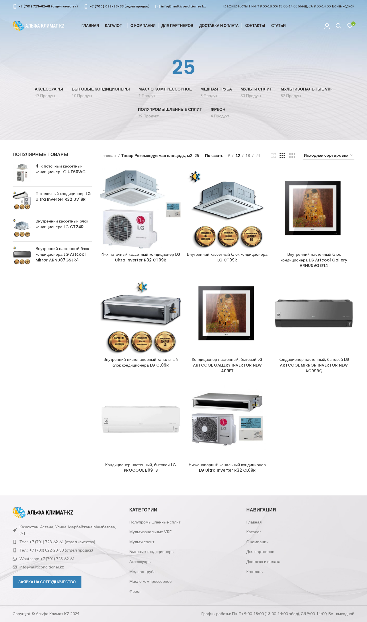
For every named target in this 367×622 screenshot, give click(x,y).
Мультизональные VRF (150, 531)
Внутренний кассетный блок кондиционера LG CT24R (62, 224)
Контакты (254, 571)
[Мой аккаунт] (327, 26)
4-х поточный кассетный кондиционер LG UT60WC (60, 169)
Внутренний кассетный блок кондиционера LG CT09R (227, 257)
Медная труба (142, 571)
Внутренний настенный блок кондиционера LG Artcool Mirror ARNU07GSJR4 (62, 254)
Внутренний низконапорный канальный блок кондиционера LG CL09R (141, 362)
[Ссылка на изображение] (43, 511)
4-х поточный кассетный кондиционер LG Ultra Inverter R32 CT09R (140, 257)
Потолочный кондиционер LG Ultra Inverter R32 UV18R (63, 196)
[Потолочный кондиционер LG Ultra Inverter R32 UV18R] (22, 200)
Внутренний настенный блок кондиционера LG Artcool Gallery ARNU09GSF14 (314, 259)
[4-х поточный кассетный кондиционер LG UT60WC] (22, 173)
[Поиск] (338, 26)
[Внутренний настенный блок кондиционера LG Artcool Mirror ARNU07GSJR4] (22, 255)
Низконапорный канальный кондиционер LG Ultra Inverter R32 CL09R (227, 467)
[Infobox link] (45, 6)
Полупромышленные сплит (154, 521)
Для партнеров (260, 551)
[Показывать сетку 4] (292, 155)
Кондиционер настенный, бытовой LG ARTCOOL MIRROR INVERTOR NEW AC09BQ (313, 365)
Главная (108, 155)
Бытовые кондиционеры (151, 551)
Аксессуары (140, 561)
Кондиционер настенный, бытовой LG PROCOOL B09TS (140, 467)
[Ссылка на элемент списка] (67, 542)
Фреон (135, 591)
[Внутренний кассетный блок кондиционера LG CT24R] (22, 228)
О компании (257, 541)
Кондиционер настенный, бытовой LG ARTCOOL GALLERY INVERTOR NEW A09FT (227, 365)
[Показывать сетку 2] (273, 155)
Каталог (253, 531)
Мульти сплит (141, 541)
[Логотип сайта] (38, 25)
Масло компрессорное (150, 581)
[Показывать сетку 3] (282, 155)
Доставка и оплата (263, 561)
